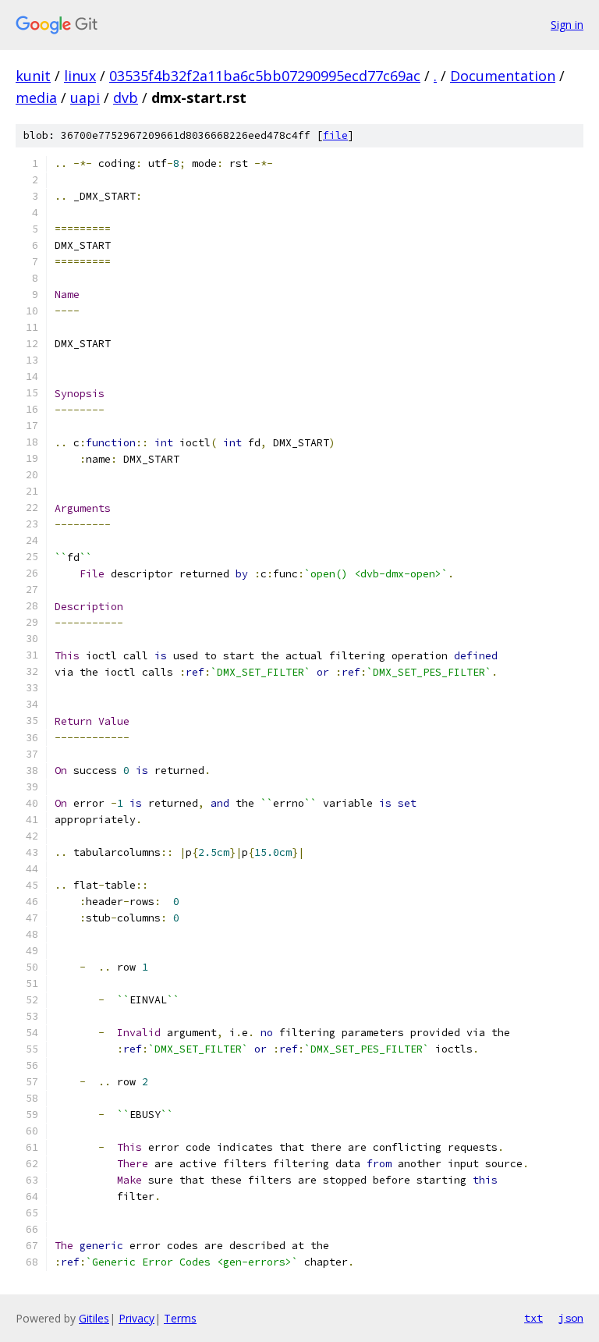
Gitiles (94, 1318)
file (335, 135)
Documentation (502, 75)
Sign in (567, 24)
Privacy (136, 1318)
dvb (125, 97)
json (570, 1318)
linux (80, 75)
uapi (85, 97)
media (36, 97)
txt (533, 1318)
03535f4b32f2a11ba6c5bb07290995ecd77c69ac (264, 75)
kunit (33, 75)
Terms (180, 1318)
